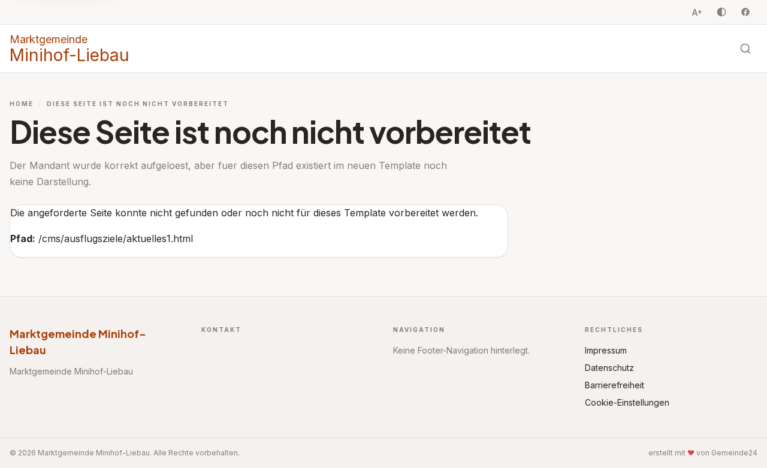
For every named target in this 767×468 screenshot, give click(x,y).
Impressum (606, 350)
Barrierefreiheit (614, 385)
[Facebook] (745, 12)
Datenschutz (609, 368)
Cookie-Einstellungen (627, 402)
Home (22, 103)
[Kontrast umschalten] (721, 12)
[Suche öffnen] (745, 49)
